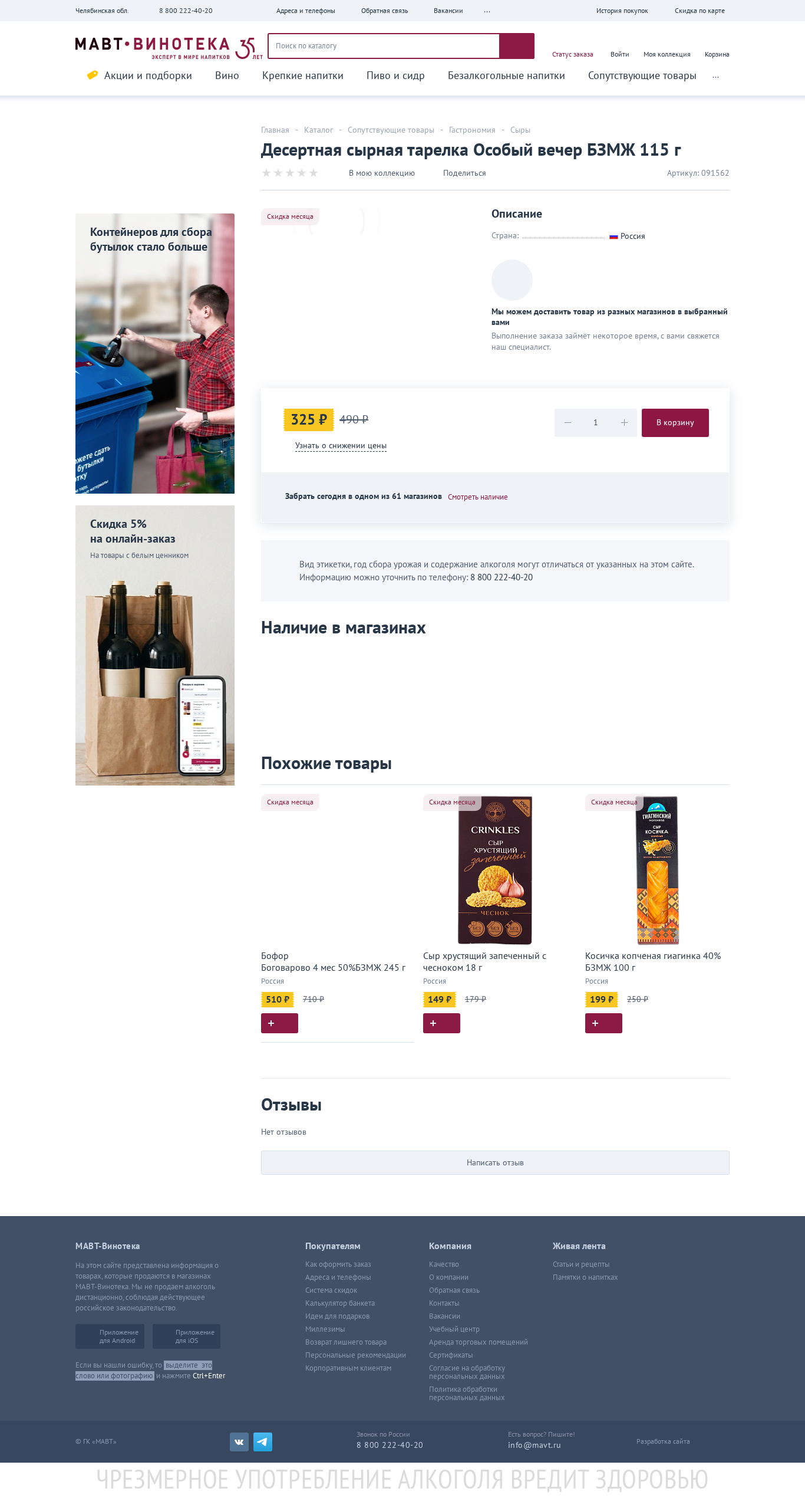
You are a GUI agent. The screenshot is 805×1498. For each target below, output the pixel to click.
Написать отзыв (495, 1163)
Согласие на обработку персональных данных (467, 1372)
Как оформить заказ (338, 1264)
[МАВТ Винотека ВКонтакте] (239, 1442)
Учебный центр (454, 1329)
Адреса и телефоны (338, 1277)
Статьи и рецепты (581, 1264)
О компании (449, 1277)
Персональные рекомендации (355, 1355)
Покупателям (333, 1246)
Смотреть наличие (478, 497)
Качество (444, 1264)
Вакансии (444, 1316)
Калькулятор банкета (340, 1303)
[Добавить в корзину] (279, 1023)
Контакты (444, 1303)
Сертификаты (451, 1355)
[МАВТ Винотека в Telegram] (262, 1442)
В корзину (675, 423)
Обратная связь (454, 1290)
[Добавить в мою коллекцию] (399, 799)
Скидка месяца (290, 216)
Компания (450, 1246)
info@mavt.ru (535, 1445)
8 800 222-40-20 (186, 10)
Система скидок (331, 1290)
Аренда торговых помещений (478, 1342)
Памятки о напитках (585, 1277)
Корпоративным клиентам (348, 1368)
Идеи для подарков (337, 1316)
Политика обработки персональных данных (467, 1393)
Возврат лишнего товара (346, 1342)
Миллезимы (325, 1329)
